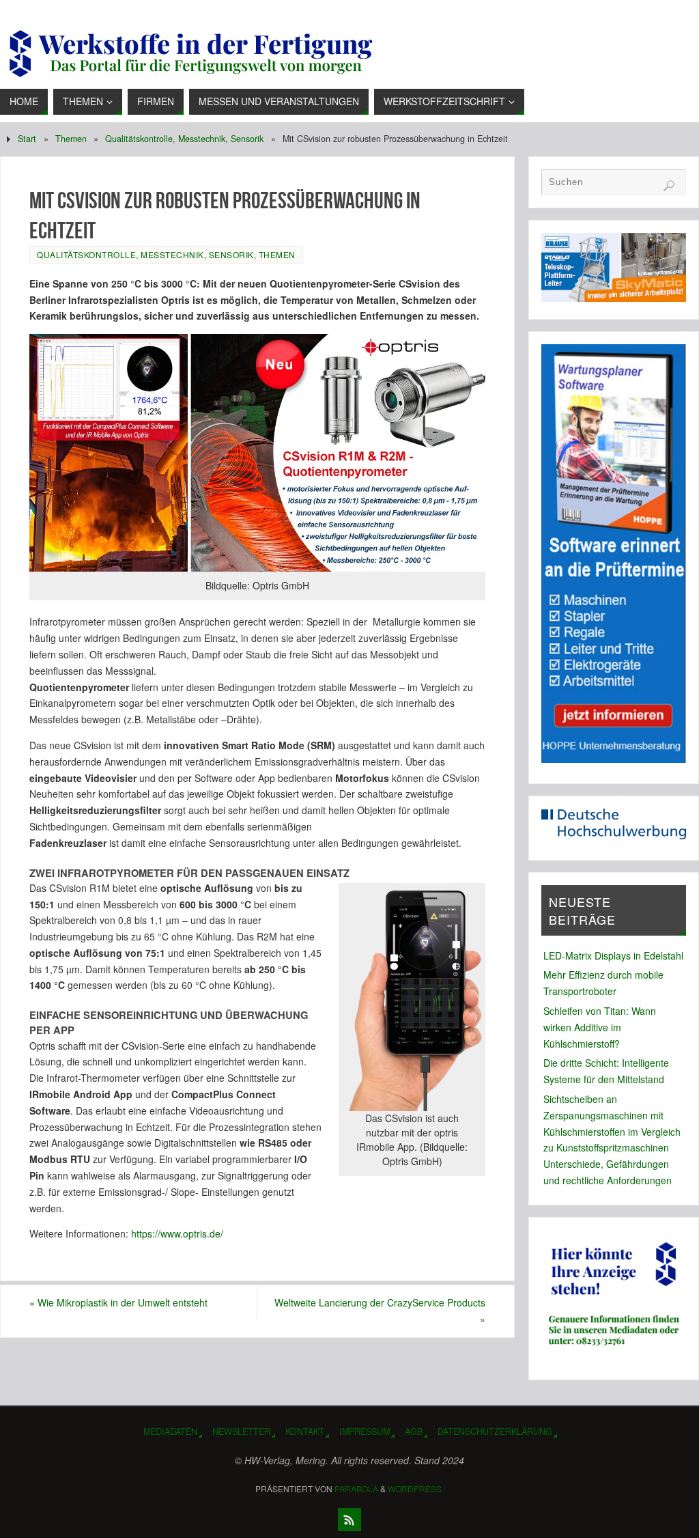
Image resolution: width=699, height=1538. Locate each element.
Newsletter (241, 1431)
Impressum (364, 1431)
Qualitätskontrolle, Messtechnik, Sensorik (184, 138)
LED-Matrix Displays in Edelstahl (613, 955)
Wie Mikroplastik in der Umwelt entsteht (118, 1302)
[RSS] (349, 1519)
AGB (414, 1431)
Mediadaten (170, 1431)
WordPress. (416, 1488)
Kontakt (304, 1431)
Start (27, 138)
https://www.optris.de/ (175, 1233)
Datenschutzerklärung (495, 1431)
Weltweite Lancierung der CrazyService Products (379, 1311)
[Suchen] (669, 186)
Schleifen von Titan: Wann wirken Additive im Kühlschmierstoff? (599, 1027)
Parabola (356, 1488)
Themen (71, 138)
